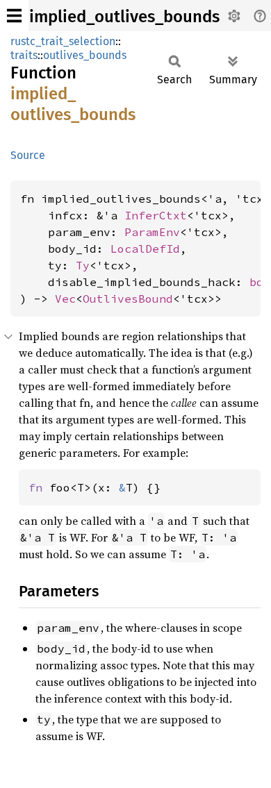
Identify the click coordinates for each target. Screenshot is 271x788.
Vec (65, 298)
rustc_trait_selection (62, 41)
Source (27, 155)
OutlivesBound (128, 298)
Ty (83, 265)
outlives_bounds (84, 55)
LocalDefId (145, 248)
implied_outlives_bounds (124, 16)
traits (24, 55)
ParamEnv (152, 232)
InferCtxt (155, 215)
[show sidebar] (14, 15)
